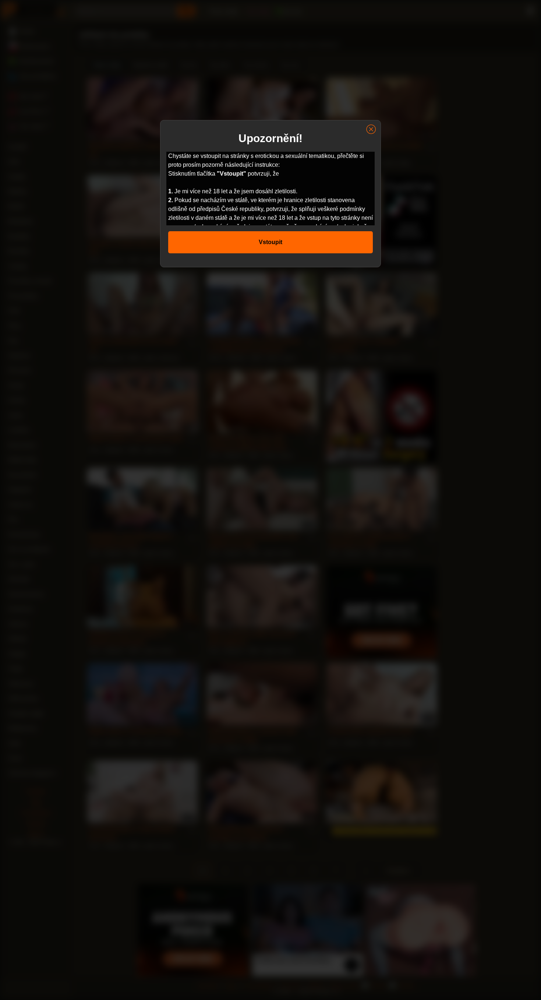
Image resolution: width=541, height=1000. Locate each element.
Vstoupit (270, 242)
